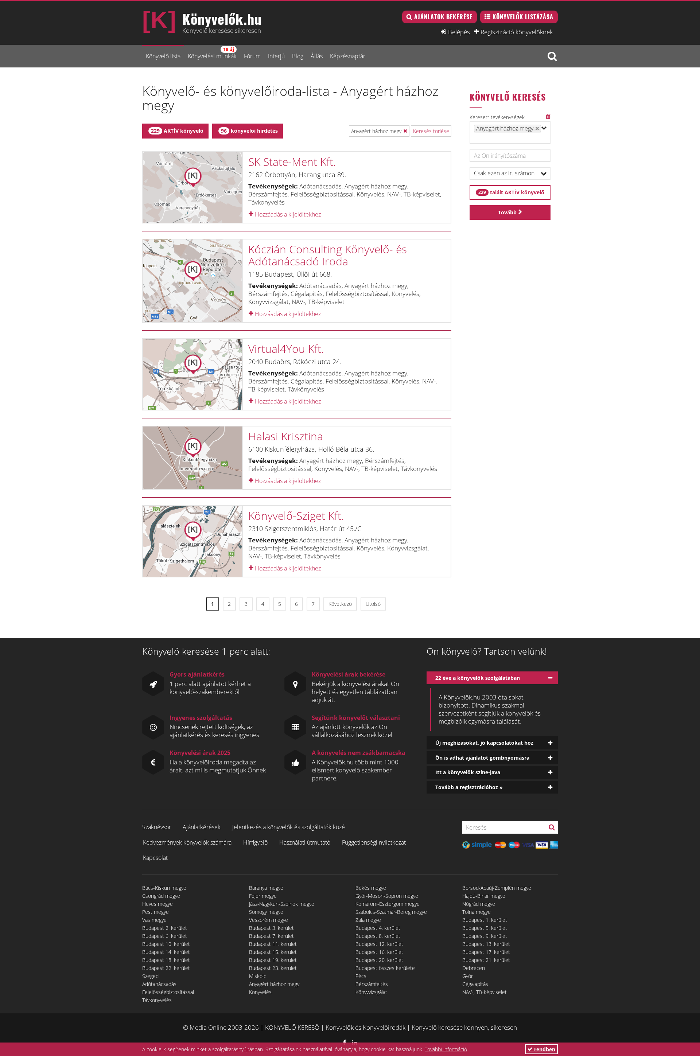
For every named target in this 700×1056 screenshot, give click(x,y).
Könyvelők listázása (523, 16)
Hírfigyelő (255, 842)
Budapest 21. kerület (486, 959)
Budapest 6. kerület (164, 935)
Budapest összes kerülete (385, 968)
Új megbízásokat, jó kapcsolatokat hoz (484, 742)
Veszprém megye (268, 919)
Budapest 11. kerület (273, 943)
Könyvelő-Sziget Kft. (296, 515)
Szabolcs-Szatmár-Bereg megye (391, 911)
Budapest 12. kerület (379, 943)
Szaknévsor (156, 827)
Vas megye (154, 919)
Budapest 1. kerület (484, 919)
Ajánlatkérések (202, 827)
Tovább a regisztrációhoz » (469, 787)
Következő (340, 603)
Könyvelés (260, 992)
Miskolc (257, 976)
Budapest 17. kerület (486, 951)
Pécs (360, 976)
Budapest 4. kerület (377, 927)
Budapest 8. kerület (377, 935)
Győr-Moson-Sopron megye (386, 895)
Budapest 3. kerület (271, 927)
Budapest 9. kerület (484, 935)
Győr (467, 976)
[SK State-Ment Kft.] (192, 187)
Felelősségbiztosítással (168, 992)
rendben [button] (544, 1049)
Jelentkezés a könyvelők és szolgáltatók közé (288, 827)
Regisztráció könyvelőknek (517, 31)
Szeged (150, 976)
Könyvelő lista (163, 56)
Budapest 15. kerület (273, 951)
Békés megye (370, 887)
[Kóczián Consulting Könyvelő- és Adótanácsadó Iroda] (192, 281)
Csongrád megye (161, 895)
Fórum (252, 56)
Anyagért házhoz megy (274, 984)
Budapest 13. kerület (486, 943)
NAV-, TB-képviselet (484, 992)
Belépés (459, 31)
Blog (297, 56)
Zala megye (368, 919)
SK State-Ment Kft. (292, 161)
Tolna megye (476, 911)
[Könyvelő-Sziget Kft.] (192, 541)
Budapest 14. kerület (166, 951)
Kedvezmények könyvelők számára (187, 842)
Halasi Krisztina (285, 436)
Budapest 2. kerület (164, 927)
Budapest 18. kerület (166, 959)
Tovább (507, 212)
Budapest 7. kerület (271, 935)
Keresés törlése (431, 131)
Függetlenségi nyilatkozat (374, 842)
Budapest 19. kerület (273, 959)
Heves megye (157, 903)
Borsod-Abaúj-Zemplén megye (496, 887)
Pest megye (155, 911)
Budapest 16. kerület (379, 951)
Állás (317, 56)
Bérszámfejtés (371, 984)
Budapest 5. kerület (484, 927)
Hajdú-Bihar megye (483, 895)
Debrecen (473, 968)
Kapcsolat (155, 858)
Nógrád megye (478, 903)
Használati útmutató (304, 842)
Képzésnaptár (347, 56)
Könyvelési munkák (212, 53)
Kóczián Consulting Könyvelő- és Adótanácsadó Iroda (327, 255)
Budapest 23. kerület (273, 968)
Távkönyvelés (157, 1000)
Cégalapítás (475, 984)
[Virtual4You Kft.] (192, 374)
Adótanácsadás (159, 984)
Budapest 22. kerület (166, 968)
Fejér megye (263, 895)
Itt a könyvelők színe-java (467, 772)
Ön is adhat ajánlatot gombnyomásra (482, 757)
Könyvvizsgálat (371, 992)
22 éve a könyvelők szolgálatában (477, 677)
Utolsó (373, 603)
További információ (446, 1049)
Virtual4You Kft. (286, 348)
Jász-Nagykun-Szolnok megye (281, 903)
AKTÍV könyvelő (177, 130)
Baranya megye (266, 887)
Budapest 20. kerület (379, 959)
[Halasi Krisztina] (192, 458)
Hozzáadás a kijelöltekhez (287, 214)
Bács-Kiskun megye (164, 887)
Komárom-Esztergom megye (387, 903)
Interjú (276, 56)
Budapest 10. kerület (166, 943)
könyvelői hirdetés (249, 130)
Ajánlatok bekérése (443, 16)
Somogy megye (266, 911)
